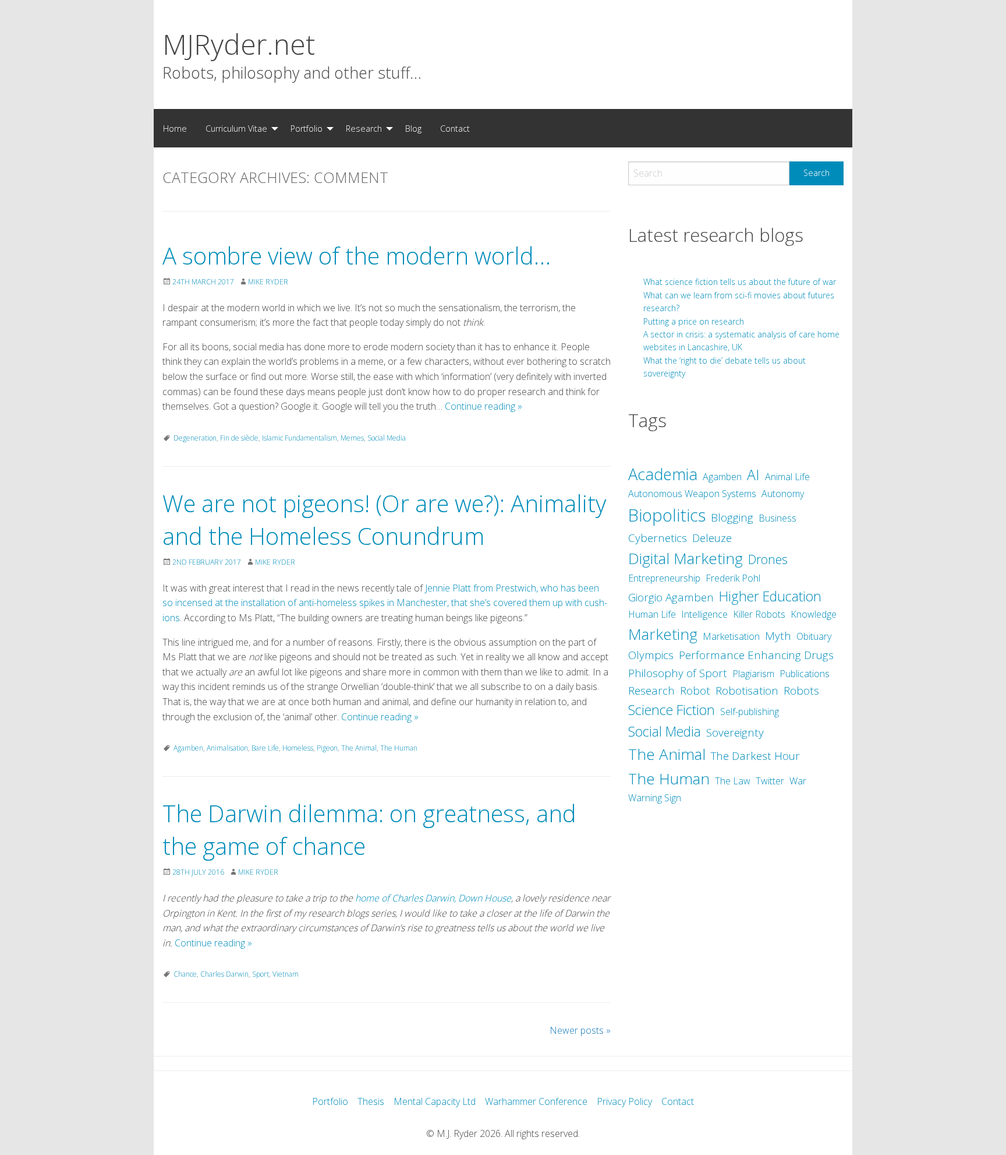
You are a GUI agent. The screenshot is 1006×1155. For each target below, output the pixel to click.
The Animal (359, 748)
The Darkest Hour (755, 755)
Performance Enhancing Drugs (756, 655)
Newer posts (580, 1030)
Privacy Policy (624, 1101)
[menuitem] (175, 128)
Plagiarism (753, 673)
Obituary (813, 636)
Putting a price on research (693, 321)
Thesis (370, 1101)
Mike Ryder (268, 282)
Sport (260, 974)
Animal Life (787, 476)
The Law (732, 780)
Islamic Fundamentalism (299, 438)
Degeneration (195, 438)
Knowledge (814, 614)
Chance (185, 974)
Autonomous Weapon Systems (692, 493)
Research (364, 128)
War (797, 780)
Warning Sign (654, 797)
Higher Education (770, 596)
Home (175, 128)
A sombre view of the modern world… (356, 256)
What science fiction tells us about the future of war (739, 281)
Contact (455, 128)
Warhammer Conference (536, 1101)
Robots (801, 690)
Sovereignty (735, 732)
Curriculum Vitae (236, 128)
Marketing (662, 634)
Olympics (651, 655)
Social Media (386, 438)
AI (753, 474)
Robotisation (746, 690)
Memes (352, 438)
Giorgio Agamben (671, 597)
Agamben (188, 748)
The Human (398, 748)
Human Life (652, 614)
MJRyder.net (238, 44)
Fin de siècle (239, 438)
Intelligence (704, 614)
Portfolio (307, 128)
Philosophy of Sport (677, 673)
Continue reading (483, 406)
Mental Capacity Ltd (435, 1101)
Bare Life (265, 748)
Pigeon (327, 748)
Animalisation (227, 748)
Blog (413, 128)
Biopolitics (667, 515)
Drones (768, 559)
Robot (695, 690)
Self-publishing (749, 711)
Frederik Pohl (733, 578)
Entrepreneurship (664, 578)
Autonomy (782, 493)
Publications (805, 673)
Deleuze (712, 537)
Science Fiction (671, 709)
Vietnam (285, 974)
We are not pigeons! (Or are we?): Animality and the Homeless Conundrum (384, 519)
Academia (662, 474)
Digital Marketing (685, 558)
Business (777, 518)
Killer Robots (759, 614)
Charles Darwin (224, 974)
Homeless (297, 748)
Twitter (770, 780)
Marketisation (731, 636)
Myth (778, 635)
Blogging (732, 517)
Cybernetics (657, 537)
